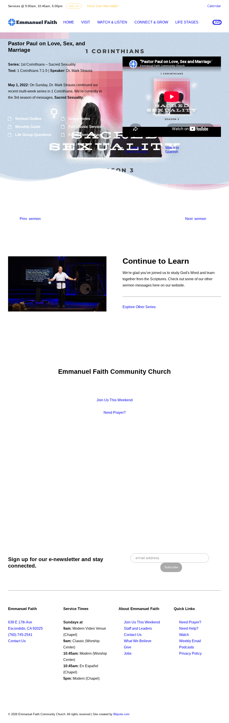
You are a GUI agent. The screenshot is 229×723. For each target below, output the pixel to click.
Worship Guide (27, 127)
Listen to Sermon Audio (136, 150)
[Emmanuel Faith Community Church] (32, 22)
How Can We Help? (103, 6)
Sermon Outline (28, 119)
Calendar (214, 6)
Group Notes (79, 119)
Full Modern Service (85, 135)
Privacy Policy (190, 653)
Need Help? (188, 628)
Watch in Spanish (172, 150)
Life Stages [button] (186, 22)
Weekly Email (190, 641)
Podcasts (186, 647)
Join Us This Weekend (142, 622)
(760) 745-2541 (20, 635)
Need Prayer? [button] (115, 412)
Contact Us (17, 641)
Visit (85, 22)
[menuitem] (103, 6)
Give (127, 647)
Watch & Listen (112, 22)
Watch (184, 635)
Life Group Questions (33, 135)
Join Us (74, 6)
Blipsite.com (121, 714)
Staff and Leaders (138, 628)
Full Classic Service (85, 127)
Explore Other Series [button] (139, 307)
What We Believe (137, 641)
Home (68, 22)
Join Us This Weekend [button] (115, 400)
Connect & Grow (151, 22)
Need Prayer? (190, 622)
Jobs (127, 653)
